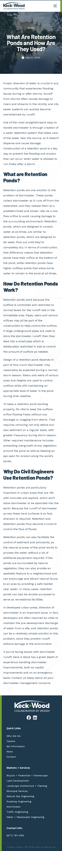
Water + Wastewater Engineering (25, 817)
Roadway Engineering (19, 801)
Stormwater (13, 806)
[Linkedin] (35, 717)
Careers (11, 741)
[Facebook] (29, 717)
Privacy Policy (15, 847)
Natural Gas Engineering (20, 796)
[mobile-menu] (53, 5)
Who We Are (14, 736)
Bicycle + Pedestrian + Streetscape (27, 775)
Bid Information (16, 746)
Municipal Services (17, 791)
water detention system (21, 132)
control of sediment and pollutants (26, 542)
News (10, 751)
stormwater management (20, 683)
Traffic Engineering (17, 811)
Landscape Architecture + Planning (27, 785)
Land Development (18, 780)
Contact (11, 756)
